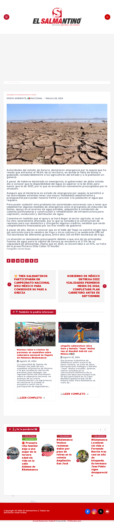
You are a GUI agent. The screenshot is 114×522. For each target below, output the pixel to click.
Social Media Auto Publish (44, 521)
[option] (22, 453)
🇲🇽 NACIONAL (35, 98)
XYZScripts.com (74, 521)
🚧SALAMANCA (29, 439)
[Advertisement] (57, 56)
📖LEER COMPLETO (30, 397)
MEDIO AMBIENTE (16, 98)
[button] (101, 429)
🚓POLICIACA (29, 436)
